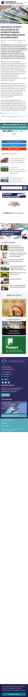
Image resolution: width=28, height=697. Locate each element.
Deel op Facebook (15, 142)
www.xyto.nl (6, 376)
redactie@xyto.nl (7, 374)
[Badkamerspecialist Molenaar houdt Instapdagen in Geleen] (4, 287)
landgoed (4, 113)
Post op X (15, 145)
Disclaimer (4, 423)
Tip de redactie (15, 149)
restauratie (15, 113)
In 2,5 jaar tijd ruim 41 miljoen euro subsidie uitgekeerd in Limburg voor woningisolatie (17, 160)
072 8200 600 (7, 372)
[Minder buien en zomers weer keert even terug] (4, 274)
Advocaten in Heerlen (16, 279)
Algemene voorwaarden (7, 420)
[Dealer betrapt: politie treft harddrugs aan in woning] (4, 262)
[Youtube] (5, 382)
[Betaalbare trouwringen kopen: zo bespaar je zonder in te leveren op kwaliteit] (4, 255)
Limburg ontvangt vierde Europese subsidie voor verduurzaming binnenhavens (17, 179)
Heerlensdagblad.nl (10, 2)
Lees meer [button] (22, 690)
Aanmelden (5, 395)
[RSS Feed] (8, 382)
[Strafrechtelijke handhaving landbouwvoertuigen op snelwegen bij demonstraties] (4, 268)
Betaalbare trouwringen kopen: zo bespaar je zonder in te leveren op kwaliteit (18, 255)
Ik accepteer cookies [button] (14, 694)
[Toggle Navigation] (25, 2)
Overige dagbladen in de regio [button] (10, 415)
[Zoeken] (25, 187)
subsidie (10, 113)
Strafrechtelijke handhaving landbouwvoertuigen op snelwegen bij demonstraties (18, 267)
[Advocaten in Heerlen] (4, 281)
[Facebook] (2, 382)
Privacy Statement (6, 425)
